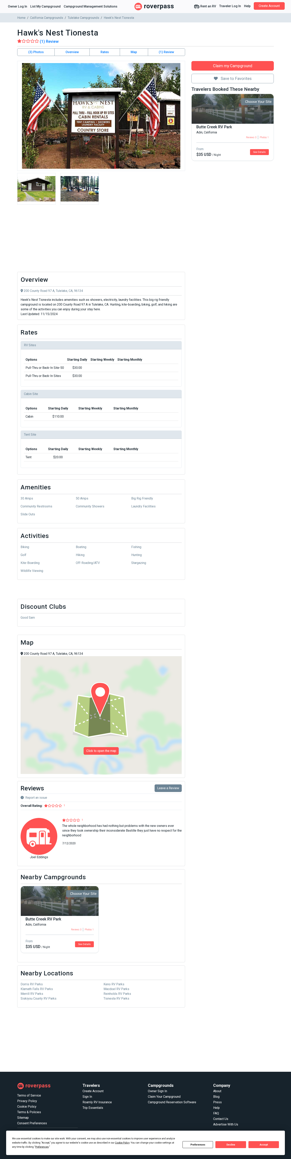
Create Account (269, 6)
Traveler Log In (230, 6)
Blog (216, 1097)
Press (217, 1102)
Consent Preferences (32, 1123)
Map (134, 52)
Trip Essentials (93, 1108)
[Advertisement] (101, 239)
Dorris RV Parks (32, 984)
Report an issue (36, 798)
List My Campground (45, 6)
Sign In (87, 1097)
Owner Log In (17, 6)
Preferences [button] (42, 1147)
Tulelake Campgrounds (83, 18)
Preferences (197, 1144)
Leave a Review (168, 788)
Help (247, 6)
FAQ (216, 1113)
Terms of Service (29, 1095)
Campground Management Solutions (90, 6)
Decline (230, 1144)
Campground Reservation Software (172, 1102)
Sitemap (23, 1118)
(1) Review (166, 52)
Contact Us (220, 1119)
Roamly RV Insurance (97, 1102)
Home (21, 18)
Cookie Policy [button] (122, 1142)
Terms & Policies (29, 1112)
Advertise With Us (225, 1124)
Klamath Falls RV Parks (37, 989)
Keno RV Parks (114, 984)
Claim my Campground (232, 65)
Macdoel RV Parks (116, 989)
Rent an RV (208, 6)
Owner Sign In (157, 1091)
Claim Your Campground (164, 1097)
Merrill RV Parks (32, 994)
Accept (264, 1144)
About (217, 1091)
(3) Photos (36, 52)
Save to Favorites (236, 78)
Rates (105, 52)
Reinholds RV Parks (117, 994)
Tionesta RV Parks (116, 998)
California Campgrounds (46, 18)
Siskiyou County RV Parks (38, 998)
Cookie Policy (26, 1106)
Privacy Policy (27, 1101)
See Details (259, 152)
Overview (72, 52)
